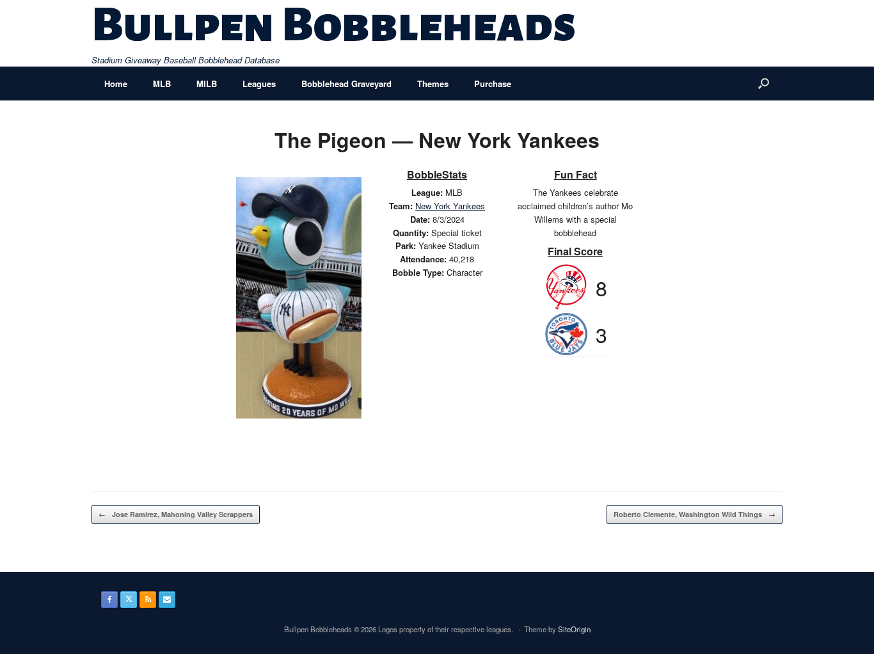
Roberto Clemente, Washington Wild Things (694, 514)
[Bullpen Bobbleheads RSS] (147, 599)
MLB (162, 83)
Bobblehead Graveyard (346, 83)
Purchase (492, 83)
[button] (764, 83)
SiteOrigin (574, 629)
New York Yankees (450, 206)
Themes (433, 83)
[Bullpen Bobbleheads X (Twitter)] (128, 599)
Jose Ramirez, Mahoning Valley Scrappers (176, 514)
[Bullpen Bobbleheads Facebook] (109, 599)
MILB (206, 83)
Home (115, 83)
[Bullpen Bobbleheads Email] (167, 599)
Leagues (259, 83)
